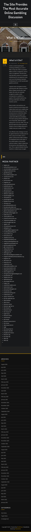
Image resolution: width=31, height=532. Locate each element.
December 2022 (5, 473)
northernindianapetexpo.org (11, 241)
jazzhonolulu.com (8, 180)
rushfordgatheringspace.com (11, 230)
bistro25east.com (8, 235)
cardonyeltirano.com (9, 216)
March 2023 (4, 464)
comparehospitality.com (10, 220)
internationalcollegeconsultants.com (13, 254)
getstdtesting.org (8, 173)
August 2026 (4, 364)
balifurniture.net (8, 214)
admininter (13, 63)
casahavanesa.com (8, 176)
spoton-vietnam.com (9, 296)
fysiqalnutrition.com (9, 192)
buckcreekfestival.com (9, 184)
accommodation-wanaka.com (11, 169)
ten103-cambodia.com (9, 298)
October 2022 (4, 479)
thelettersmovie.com (9, 201)
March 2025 (4, 393)
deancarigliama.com (9, 272)
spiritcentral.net (7, 190)
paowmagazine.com (9, 199)
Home (11, 41)
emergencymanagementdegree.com (13, 273)
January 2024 (4, 435)
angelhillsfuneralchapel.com (11, 243)
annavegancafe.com (9, 281)
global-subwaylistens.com (10, 211)
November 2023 (5, 440)
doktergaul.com (7, 253)
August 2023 (4, 449)
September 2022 (5, 482)
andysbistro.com (8, 264)
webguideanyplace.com (10, 270)
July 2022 (3, 487)
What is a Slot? (17, 41)
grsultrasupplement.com (10, 245)
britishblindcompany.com (10, 239)
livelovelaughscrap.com (9, 222)
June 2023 (3, 455)
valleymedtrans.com (9, 249)
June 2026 (3, 370)
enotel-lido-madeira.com (10, 285)
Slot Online (4, 513)
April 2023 (3, 461)
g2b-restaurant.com (8, 247)
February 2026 (4, 382)
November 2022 (5, 476)
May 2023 (3, 458)
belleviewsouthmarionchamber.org (12, 209)
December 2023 (5, 438)
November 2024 (5, 405)
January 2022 (4, 502)
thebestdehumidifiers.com (10, 266)
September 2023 (5, 446)
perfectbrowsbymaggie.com (11, 213)
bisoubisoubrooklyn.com (10, 207)
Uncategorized (23, 63)
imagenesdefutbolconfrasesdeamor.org (14, 256)
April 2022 (3, 496)
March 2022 (4, 499)
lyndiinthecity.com (8, 186)
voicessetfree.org (8, 233)
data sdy (6, 338)
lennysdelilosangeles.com (10, 174)
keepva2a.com (7, 262)
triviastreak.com (8, 291)
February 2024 (4, 432)
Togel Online (4, 516)
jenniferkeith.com (8, 275)
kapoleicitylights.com (9, 195)
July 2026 (3, 367)
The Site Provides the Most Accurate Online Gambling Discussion (15, 10)
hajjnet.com (6, 165)
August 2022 (4, 485)
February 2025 (4, 396)
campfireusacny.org (9, 237)
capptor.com (7, 224)
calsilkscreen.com (8, 277)
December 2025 (5, 388)
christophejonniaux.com (10, 226)
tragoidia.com (7, 182)
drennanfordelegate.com (10, 289)
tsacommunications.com (10, 268)
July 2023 (3, 452)
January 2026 (4, 385)
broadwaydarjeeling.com (10, 232)
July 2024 (3, 417)
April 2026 (3, 376)
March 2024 (4, 429)
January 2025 (4, 399)
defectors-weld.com (9, 193)
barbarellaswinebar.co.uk (10, 167)
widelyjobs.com (7, 228)
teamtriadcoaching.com (9, 292)
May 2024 (3, 423)
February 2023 (4, 467)
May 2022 (3, 493)
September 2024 (5, 411)
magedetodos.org (8, 251)
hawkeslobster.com (8, 188)
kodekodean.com (8, 294)
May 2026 (3, 373)
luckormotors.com (8, 287)
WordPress (19, 527)
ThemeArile (18, 529)
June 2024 (3, 420)
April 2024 (3, 426)
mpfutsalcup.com (8, 279)
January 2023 (4, 470)
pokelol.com (7, 178)
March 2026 (4, 379)
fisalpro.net (6, 283)
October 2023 (4, 443)
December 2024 (5, 402)
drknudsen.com (7, 260)
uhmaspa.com (7, 203)
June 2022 (3, 490)
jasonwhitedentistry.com (10, 205)
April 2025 (3, 391)
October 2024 (4, 408)
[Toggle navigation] (15, 24)
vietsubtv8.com (7, 197)
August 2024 (4, 414)
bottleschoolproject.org (9, 171)
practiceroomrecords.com (10, 218)
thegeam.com (7, 258)
